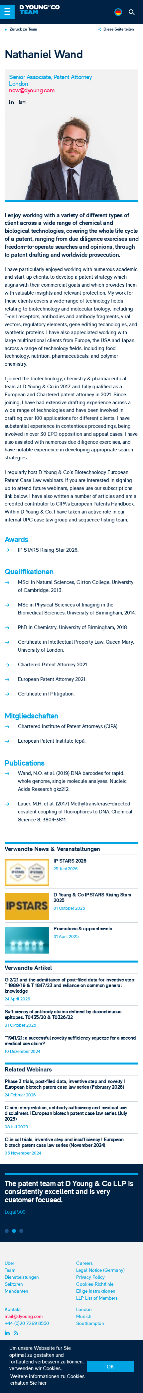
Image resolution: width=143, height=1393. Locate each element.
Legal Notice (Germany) (100, 1270)
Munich (83, 1316)
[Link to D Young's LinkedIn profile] (7, 1333)
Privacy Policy (90, 1277)
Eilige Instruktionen (95, 1291)
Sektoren (14, 1284)
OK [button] (110, 1367)
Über (9, 1263)
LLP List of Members (97, 1298)
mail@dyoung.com (24, 1316)
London (84, 1309)
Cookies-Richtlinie (94, 1284)
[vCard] (22, 102)
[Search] (132, 12)
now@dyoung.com (32, 90)
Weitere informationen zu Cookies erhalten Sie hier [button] (47, 1379)
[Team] (53, 15)
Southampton (90, 1323)
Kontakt (13, 1309)
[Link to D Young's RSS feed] (16, 1333)
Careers (84, 1263)
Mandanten (16, 1291)
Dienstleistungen (22, 1277)
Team (10, 1270)
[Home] (53, 7)
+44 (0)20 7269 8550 (27, 1323)
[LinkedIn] (12, 102)
